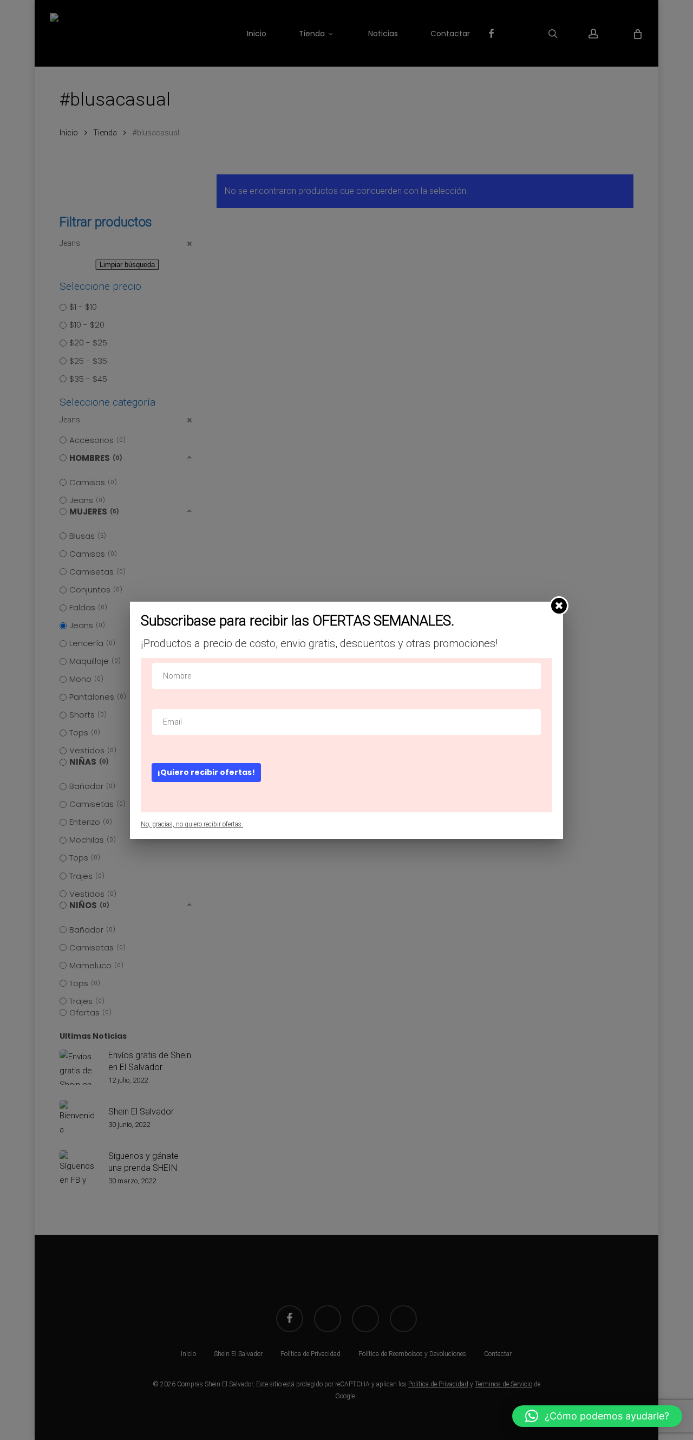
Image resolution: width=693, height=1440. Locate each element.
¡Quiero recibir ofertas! (206, 772)
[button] (597, 1416)
